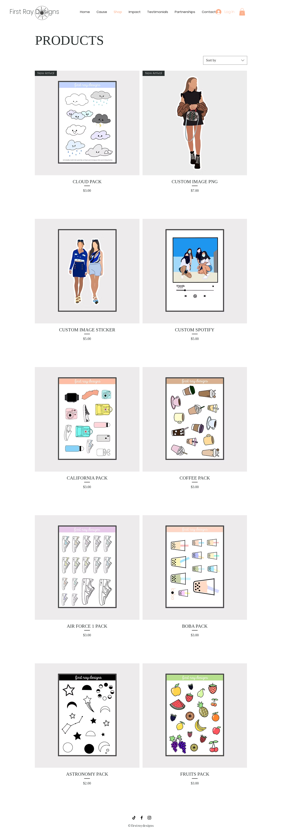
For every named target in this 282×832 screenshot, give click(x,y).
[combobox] (225, 60)
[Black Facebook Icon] (141, 817)
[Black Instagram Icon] (149, 817)
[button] (242, 11)
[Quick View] (87, 271)
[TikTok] (134, 817)
